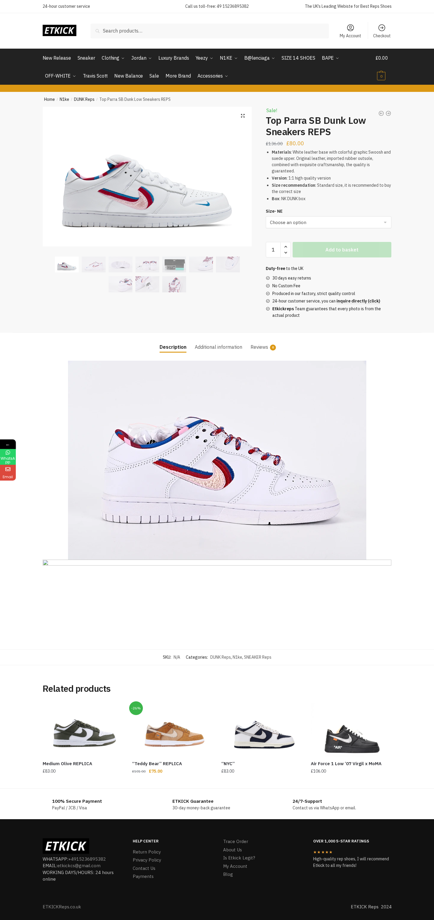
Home (49, 99)
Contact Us (144, 868)
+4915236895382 (87, 859)
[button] (243, 116)
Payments (143, 876)
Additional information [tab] (218, 347)
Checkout (382, 35)
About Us (232, 850)
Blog (228, 874)
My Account (350, 35)
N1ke (64, 99)
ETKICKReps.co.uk (62, 907)
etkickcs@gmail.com (79, 865)
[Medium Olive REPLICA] (83, 730)
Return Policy (147, 852)
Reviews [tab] (259, 347)
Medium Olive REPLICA (67, 763)
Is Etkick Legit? (239, 858)
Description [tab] (173, 347)
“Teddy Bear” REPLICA (157, 763)
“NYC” (228, 763)
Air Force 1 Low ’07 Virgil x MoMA (346, 763)
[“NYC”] (261, 730)
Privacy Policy (147, 860)
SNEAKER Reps (257, 657)
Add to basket (342, 250)
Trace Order (235, 841)
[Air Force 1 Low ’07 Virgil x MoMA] (351, 730)
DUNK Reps (84, 99)
